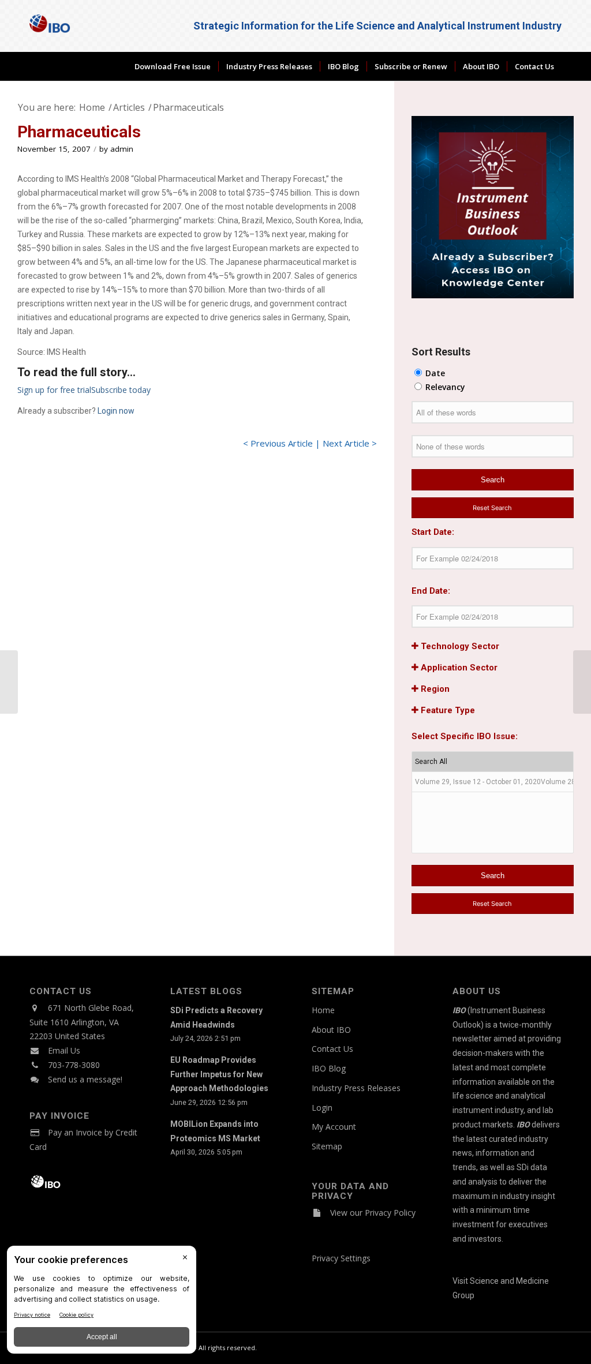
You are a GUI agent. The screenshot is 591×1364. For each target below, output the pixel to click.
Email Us (64, 1050)
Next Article (346, 443)
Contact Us (332, 1048)
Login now (116, 410)
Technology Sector (458, 646)
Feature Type (446, 710)
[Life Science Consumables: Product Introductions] (9, 682)
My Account (334, 1126)
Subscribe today (121, 389)
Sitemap (327, 1146)
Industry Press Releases (356, 1087)
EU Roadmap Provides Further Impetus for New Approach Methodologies (219, 1074)
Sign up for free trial (54, 389)
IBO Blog (329, 1068)
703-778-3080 (74, 1064)
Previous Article (281, 443)
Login (322, 1107)
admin (121, 149)
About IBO (331, 1029)
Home (323, 1010)
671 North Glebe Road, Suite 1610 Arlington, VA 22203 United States (81, 1022)
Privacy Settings (341, 1258)
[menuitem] (172, 66)
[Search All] (492, 762)
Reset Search (492, 508)
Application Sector (458, 667)
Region (434, 689)
